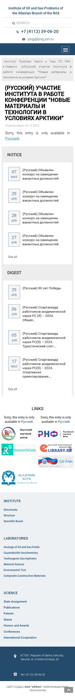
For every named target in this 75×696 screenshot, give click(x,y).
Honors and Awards (16, 625)
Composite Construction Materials (25, 575)
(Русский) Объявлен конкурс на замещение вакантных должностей (40, 174)
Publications (12, 607)
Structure (9, 515)
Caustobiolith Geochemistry (21, 552)
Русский (12, 138)
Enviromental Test (15, 570)
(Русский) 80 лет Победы (41, 288)
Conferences (12, 631)
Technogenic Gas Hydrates (20, 558)
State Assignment (15, 601)
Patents (9, 613)
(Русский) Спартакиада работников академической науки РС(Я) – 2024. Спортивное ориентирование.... (44, 368)
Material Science (14, 564)
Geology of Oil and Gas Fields (22, 547)
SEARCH (23, 23)
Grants (8, 619)
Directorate (11, 509)
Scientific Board (13, 521)
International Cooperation (20, 637)
